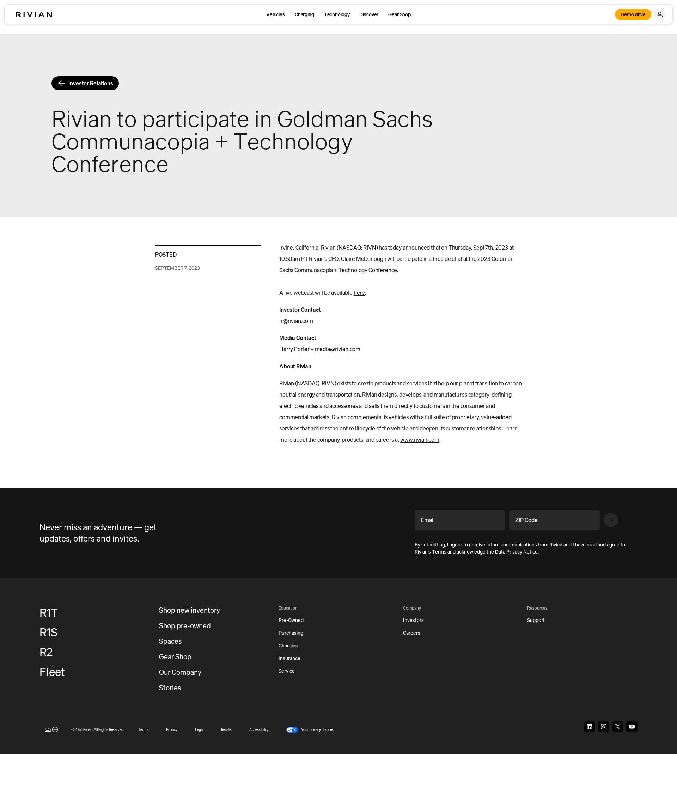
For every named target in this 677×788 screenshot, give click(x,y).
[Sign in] (659, 14)
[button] (310, 729)
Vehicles (275, 14)
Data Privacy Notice (516, 551)
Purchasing (291, 632)
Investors (413, 620)
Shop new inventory (189, 610)
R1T (48, 612)
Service (287, 670)
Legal (199, 729)
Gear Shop (399, 14)
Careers (411, 632)
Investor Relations (90, 83)
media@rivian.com (337, 349)
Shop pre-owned (185, 625)
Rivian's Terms (430, 551)
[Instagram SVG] (603, 726)
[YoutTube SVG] (632, 726)
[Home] (34, 14)
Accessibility (258, 729)
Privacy (171, 729)
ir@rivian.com (296, 321)
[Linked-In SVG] (589, 726)
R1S (48, 632)
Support (536, 620)
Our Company (180, 672)
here (359, 293)
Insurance (289, 658)
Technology (337, 14)
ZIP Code (526, 520)
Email (428, 520)
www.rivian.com (419, 440)
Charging (304, 14)
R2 (46, 652)
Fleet (52, 671)
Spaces (170, 641)
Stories (170, 687)
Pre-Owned (291, 620)
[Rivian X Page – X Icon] (617, 726)
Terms (143, 729)
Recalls (226, 729)
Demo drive (633, 14)
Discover (368, 14)
